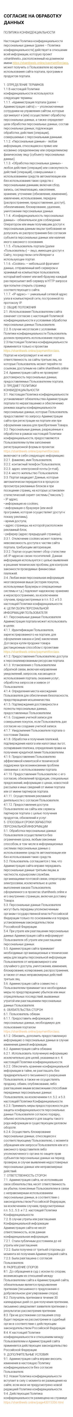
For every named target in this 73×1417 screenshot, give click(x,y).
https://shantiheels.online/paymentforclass (31, 451)
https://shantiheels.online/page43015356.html (33, 1402)
